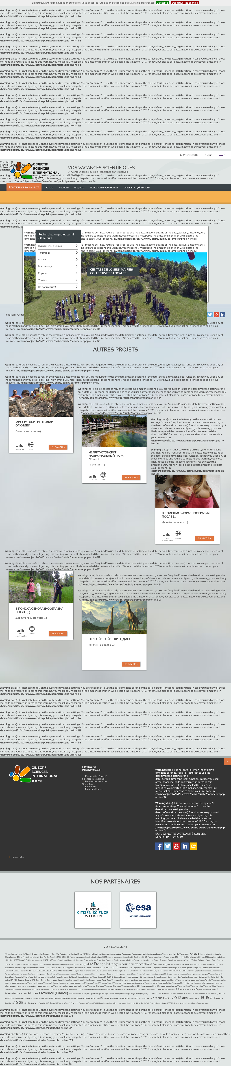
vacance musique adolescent (150, 980)
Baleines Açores (120, 960)
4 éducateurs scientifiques (79, 994)
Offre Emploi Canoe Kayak (102, 971)
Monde (119, 968)
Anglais (195, 953)
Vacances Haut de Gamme (182, 983)
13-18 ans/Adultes (69, 998)
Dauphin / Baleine (21, 964)
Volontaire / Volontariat (31, 989)
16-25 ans (22, 1002)
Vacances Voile (15, 989)
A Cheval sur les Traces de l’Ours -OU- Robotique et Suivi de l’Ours (56, 954)
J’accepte (162, 2)
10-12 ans (180, 998)
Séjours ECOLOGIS (105, 977)
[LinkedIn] (222, 314)
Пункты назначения (50, 245)
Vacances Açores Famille (201, 980)
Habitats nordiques (176, 964)
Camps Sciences (160, 960)
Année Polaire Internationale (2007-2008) (37, 960)
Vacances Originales (95, 986)
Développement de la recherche (41, 964)
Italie (209, 964)
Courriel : (6, 162)
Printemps (32, 974)
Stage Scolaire (63, 980)
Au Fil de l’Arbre (87, 960)
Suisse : (12, 167)
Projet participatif (158, 974)
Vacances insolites (60, 986)
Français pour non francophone (130, 964)
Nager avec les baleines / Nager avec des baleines (152, 968)
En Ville (57, 998)
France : (16, 164)
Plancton (8, 974)
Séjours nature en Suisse (150, 977)
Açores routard (115, 954)
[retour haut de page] (227, 761)
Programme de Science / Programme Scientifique (116, 974)
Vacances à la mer (169, 980)
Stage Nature (52, 980)
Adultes (74, 1003)
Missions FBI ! (109, 968)
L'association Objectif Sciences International (94, 777)
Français (101, 964)
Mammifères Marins (83, 968)
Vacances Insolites (45, 986)
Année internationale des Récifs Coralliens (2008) (127, 957)
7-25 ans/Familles (198, 994)
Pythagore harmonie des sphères (178, 974)
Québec (211, 974)
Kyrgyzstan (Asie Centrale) (33, 998)
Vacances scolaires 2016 (150, 986)
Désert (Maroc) (194, 998)
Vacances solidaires (169, 986)
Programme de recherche (47, 974)
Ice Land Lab (195, 964)
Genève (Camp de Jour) (182, 1003)
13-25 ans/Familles (92, 998)
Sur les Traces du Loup (92, 980)
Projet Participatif (144, 974)
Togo (109, 980)
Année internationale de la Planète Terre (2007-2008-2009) (46, 957)
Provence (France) (53, 993)
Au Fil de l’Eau (99, 960)
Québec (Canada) (38, 1003)
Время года (45, 266)
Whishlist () (190, 155)
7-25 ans (187, 994)
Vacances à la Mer (183, 980)
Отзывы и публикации (137, 187)
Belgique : (13, 169)
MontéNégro (125, 994)
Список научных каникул (24, 187)
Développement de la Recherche (66, 964)
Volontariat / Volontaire (50, 989)
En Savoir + (58, 447)
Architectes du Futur (72, 960)
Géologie (165, 964)
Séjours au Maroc (90, 977)
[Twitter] (210, 314)
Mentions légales (93, 789)
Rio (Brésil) (145, 1003)
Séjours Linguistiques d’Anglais (127, 977)
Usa (121, 980)
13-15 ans (209, 997)
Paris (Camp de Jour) (200, 1003)
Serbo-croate (193, 977)
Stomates (73, 980)
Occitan (65, 971)
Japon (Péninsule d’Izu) (131, 1003)
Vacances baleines (50, 983)
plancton (15, 974)
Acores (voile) (114, 994)
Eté (90, 964)
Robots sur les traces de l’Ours (64, 977)
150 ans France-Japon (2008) (161, 1003)
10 (220, 993)
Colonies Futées (204, 960)
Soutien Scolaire (24, 980)
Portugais (24, 974)
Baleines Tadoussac (135, 960)
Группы (42, 273)
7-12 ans (152, 994)
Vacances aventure (19, 983)
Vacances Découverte (135, 983)
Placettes (219, 971)
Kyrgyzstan (70, 968)
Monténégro (127, 968)
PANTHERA (173, 971)
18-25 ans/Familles (141, 998)
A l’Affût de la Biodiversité (93, 954)
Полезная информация (104, 187)
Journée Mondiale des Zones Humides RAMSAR (46, 968)
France (157, 964)
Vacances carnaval (77, 983)
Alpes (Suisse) (209, 989)
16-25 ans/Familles (126, 998)
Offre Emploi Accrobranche (80, 971)
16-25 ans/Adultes (111, 998)
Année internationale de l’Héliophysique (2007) (89, 957)
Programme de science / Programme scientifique (76, 974)
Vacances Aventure (35, 983)
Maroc (94, 968)
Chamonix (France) (86, 1003)
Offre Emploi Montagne (158, 971)
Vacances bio (64, 983)
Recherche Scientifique (24, 977)
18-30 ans (50, 1003)
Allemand (153, 954)
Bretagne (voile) (142, 994)
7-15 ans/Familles (176, 994)
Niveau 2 (15, 971)
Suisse (80, 980)
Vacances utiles (196, 986)
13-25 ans (80, 998)
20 (151, 998)
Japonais (220, 964)
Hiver (187, 964)
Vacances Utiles (209, 986)
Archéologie (59, 960)
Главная (10, 314)
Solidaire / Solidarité (207, 977)
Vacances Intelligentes (78, 986)
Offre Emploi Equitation (139, 971)
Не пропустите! (47, 287)
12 (61, 998)
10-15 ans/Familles (15, 998)
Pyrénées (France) (98, 993)
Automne (110, 960)
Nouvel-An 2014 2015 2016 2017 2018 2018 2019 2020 (41, 971)
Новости (64, 187)
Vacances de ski (119, 983)
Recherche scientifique (43, 977)
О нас (49, 187)
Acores (106, 954)
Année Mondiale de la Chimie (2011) (195, 957)
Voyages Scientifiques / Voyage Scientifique (77, 989)
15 (101, 998)
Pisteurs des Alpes (208, 971)
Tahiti (104, 980)
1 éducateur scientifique (166, 989)
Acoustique (126, 954)
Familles (168, 998)
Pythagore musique (200, 974)
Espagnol (84, 964)
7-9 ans (157, 998)
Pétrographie (195, 971)
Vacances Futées (165, 983)
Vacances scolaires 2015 (131, 986)
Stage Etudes (41, 980)
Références (91, 786)
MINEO (100, 968)
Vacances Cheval (92, 983)
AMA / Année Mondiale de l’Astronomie (173, 954)
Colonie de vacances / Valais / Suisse (182, 960)
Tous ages (116, 980)
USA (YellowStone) (62, 1003)
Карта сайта (18, 857)
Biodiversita (148, 960)
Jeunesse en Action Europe (15, 968)
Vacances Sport (183, 986)
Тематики (44, 252)
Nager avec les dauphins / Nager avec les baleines (192, 968)
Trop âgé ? (49, 998)
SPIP (33, 980)
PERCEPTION (184, 971)
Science (79, 977)
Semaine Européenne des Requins (174, 977)
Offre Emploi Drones (121, 971)
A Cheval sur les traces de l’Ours (17, 954)
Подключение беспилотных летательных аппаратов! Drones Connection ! (125, 989)
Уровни (42, 280)
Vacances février (151, 983)
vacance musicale (131, 980)
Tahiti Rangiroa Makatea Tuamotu (107, 1003)
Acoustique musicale (140, 954)
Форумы (79, 187)
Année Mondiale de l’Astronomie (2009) (164, 957)
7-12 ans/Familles (162, 994)
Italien (213, 964)
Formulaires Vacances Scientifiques (94, 782)
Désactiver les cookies (185, 2)
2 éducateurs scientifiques (189, 989)
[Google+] (216, 314)
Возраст (43, 259)
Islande (203, 964)
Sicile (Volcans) (212, 994)
